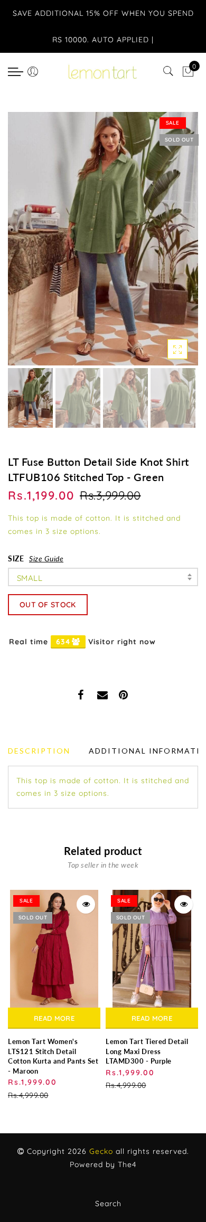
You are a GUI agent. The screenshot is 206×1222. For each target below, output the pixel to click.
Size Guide (46, 558)
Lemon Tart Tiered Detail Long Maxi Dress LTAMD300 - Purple (147, 1051)
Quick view (86, 904)
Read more (54, 1018)
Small (29, 578)
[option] (103, 238)
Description (39, 750)
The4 (127, 1164)
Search (108, 1203)
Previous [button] (27, 244)
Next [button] (165, 244)
